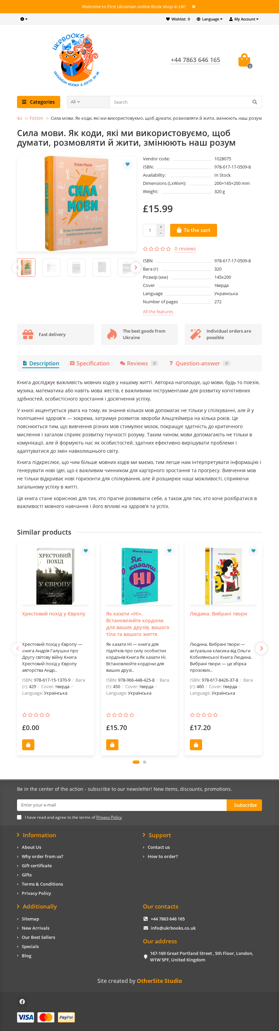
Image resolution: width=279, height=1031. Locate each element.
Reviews (141, 363)
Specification (93, 363)
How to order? (163, 856)
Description (44, 363)
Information (39, 835)
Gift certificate (37, 865)
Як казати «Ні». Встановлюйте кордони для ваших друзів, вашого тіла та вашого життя (137, 623)
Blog (26, 956)
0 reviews (185, 248)
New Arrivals (35, 928)
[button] (136, 762)
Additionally (40, 906)
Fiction (36, 118)
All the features (158, 311)
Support (160, 835)
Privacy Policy (36, 893)
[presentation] (17, 267)
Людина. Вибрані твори (218, 613)
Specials (30, 946)
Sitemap (30, 919)
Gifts (27, 875)
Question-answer (202, 363)
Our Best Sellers (38, 937)
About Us (31, 847)
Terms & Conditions (42, 884)
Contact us (159, 847)
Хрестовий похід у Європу (53, 613)
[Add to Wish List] (127, 164)
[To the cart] (28, 744)
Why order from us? (42, 856)
